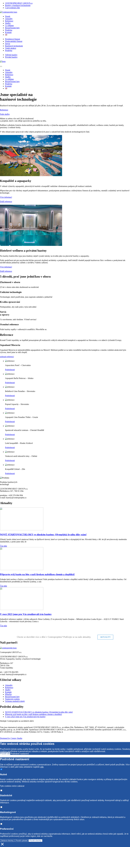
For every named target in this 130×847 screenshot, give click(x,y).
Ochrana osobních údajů (15, 701)
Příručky (8, 694)
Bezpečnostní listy (12, 28)
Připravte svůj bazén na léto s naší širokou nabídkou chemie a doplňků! (37, 574)
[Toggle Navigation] (1, 66)
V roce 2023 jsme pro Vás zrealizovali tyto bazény (26, 614)
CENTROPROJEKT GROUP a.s (18, 3)
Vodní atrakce (10, 48)
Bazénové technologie (14, 46)
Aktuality (9, 19)
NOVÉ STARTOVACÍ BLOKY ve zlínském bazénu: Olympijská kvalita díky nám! (43, 534)
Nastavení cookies (12, 699)
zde (42, 767)
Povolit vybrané (21, 841)
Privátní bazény (11, 57)
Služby (8, 23)
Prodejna (8, 30)
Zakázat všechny (7, 841)
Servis (7, 44)
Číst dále (3, 546)
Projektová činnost (12, 39)
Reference (9, 21)
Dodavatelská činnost (13, 41)
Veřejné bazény (11, 55)
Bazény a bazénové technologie (17, 5)
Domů (7, 16)
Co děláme (9, 25)
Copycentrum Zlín (12, 8)
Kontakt (8, 32)
